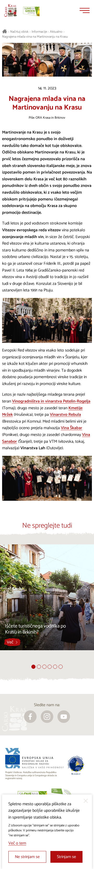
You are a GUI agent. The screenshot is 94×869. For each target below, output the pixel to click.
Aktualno (56, 32)
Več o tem (17, 843)
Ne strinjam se (27, 856)
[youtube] (63, 716)
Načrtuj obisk (19, 32)
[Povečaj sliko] (47, 320)
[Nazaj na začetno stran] (10, 10)
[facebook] (30, 716)
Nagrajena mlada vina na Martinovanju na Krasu (35, 37)
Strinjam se (66, 856)
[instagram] (47, 716)
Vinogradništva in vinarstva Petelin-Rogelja (51, 401)
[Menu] (84, 10)
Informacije (39, 32)
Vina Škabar (71, 427)
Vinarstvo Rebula (65, 414)
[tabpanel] (47, 604)
